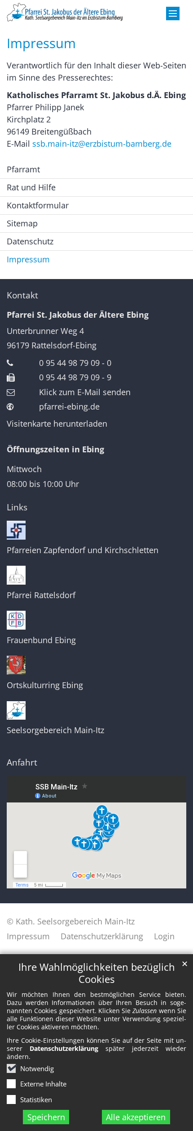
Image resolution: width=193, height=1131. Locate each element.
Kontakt (22, 295)
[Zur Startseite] (96, 12)
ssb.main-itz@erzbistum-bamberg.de (101, 143)
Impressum (41, 43)
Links (17, 507)
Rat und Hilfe (31, 187)
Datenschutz (30, 241)
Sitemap (22, 223)
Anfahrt (22, 762)
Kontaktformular (38, 205)
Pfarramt (23, 169)
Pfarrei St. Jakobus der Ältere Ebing (78, 314)
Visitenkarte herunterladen (57, 423)
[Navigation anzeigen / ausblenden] (173, 13)
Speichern (46, 1117)
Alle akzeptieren (136, 1117)
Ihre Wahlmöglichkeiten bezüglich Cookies (96, 973)
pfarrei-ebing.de (69, 406)
